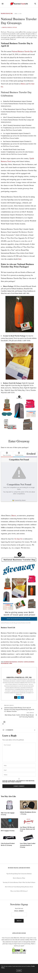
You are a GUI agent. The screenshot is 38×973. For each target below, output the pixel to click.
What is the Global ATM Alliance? (19, 891)
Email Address (19, 910)
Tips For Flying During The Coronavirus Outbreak (19, 873)
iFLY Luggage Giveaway (7, 831)
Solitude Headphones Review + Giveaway (28, 813)
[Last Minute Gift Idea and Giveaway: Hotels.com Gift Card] (28, 821)
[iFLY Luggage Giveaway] (9, 823)
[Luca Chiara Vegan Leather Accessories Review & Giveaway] (28, 838)
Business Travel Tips (7, 13)
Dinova (13, 515)
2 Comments (9, 730)
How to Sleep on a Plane (19, 878)
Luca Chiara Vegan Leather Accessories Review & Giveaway (27, 845)
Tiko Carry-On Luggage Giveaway (7, 814)
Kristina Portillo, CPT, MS (9, 27)
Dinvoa (23, 84)
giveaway (20, 662)
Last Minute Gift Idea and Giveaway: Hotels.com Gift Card (27, 829)
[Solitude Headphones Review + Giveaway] (28, 805)
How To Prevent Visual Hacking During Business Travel (19, 887)
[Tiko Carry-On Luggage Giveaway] (9, 805)
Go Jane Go (18, 539)
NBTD (10, 663)
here (19, 259)
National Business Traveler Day (22, 51)
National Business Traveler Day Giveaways (19, 21)
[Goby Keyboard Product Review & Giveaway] (9, 838)
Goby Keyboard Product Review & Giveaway (8, 844)
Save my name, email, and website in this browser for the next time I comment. (18, 781)
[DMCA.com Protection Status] (19, 950)
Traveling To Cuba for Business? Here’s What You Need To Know (19, 882)
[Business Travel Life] (19, 3)
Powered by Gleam (20, 500)
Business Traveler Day (10, 662)
